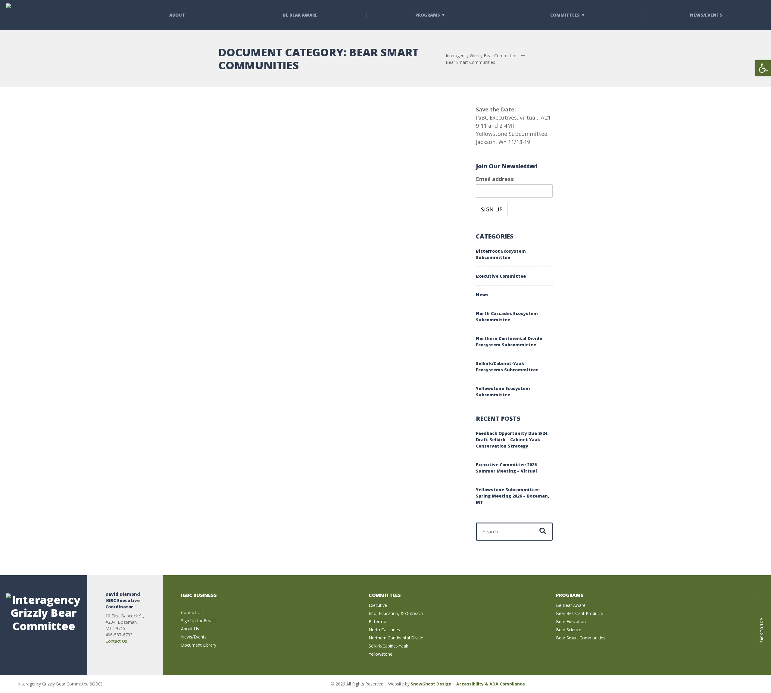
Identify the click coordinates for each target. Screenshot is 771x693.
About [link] (177, 15)
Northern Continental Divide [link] (396, 638)
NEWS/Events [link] (706, 15)
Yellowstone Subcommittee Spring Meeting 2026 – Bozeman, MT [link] (512, 496)
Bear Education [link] (571, 621)
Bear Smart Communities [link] (580, 638)
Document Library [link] (198, 645)
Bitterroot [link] (378, 621)
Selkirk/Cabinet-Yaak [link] (388, 646)
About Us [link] (190, 629)
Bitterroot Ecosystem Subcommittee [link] (501, 254)
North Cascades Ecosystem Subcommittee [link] (507, 317)
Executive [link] (378, 605)
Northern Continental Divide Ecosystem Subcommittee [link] (509, 342)
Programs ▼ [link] (430, 15)
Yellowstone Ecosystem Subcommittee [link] (503, 392)
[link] (763, 68)
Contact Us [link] (116, 641)
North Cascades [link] (384, 629)
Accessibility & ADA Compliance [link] (490, 684)
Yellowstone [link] (380, 654)
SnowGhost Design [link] (432, 684)
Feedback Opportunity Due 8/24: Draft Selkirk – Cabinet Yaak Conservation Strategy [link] (512, 439)
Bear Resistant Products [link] (579, 613)
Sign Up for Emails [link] (199, 620)
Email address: (495, 179)
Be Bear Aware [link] (300, 15)
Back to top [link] (761, 626)
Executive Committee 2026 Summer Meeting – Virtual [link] (506, 468)
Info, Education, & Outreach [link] (396, 613)
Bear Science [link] (568, 629)
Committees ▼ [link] (567, 15)
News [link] (482, 295)
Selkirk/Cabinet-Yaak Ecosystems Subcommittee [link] (507, 367)
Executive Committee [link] (501, 276)
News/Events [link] (194, 637)
